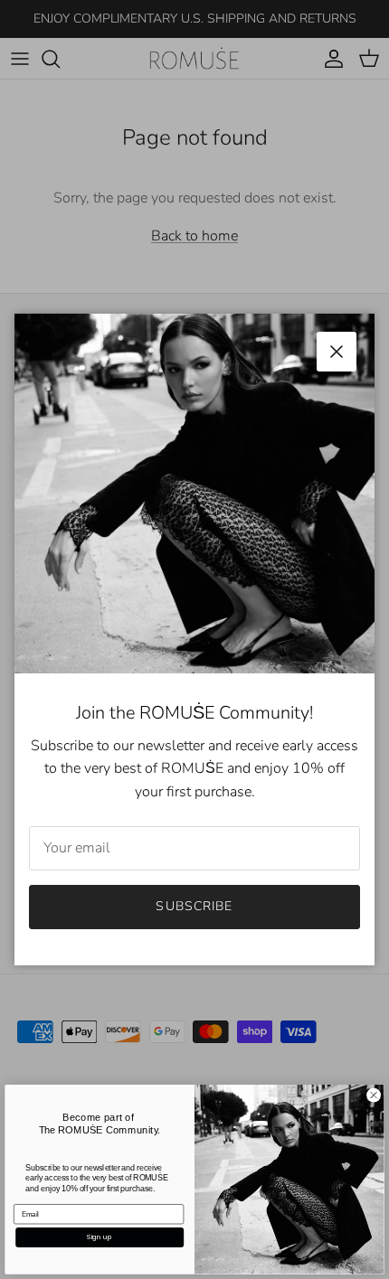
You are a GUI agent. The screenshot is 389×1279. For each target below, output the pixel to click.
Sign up (99, 1237)
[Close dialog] (374, 1095)
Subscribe (194, 906)
